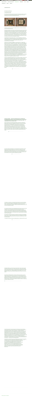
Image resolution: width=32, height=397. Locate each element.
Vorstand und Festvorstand (11, 1)
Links (25, 1)
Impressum (11, 3)
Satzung (28, 1)
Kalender (8, 3)
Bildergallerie (21, 1)
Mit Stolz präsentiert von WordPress (5, 395)
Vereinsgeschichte (17, 1)
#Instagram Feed (3, 3)
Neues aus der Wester (4, 1)
